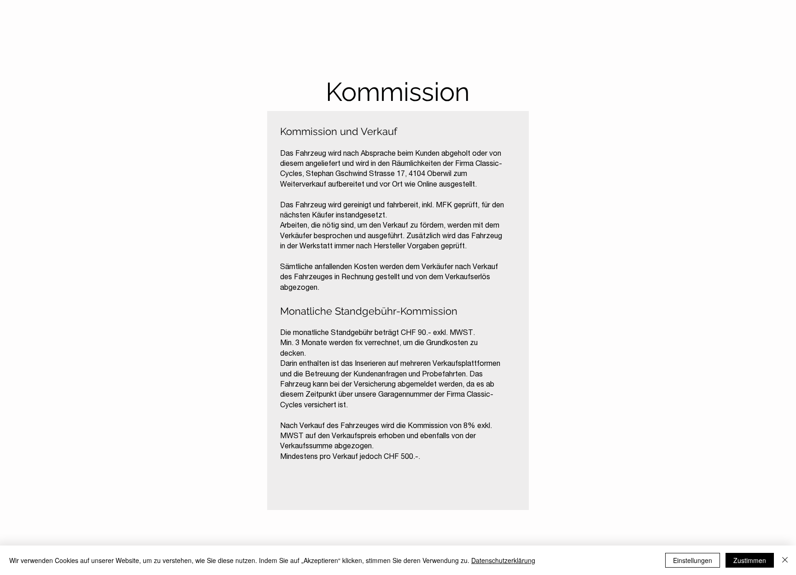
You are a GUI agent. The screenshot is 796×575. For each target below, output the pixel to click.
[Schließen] (784, 560)
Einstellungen (692, 560)
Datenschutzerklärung (503, 560)
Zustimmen (749, 560)
